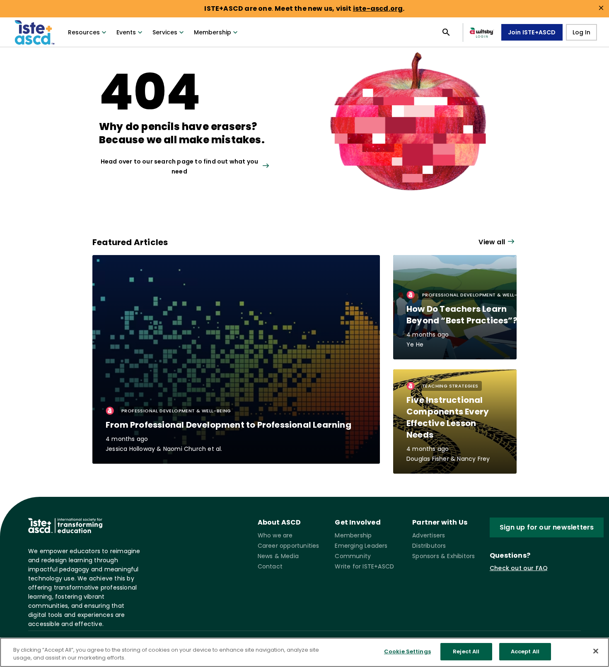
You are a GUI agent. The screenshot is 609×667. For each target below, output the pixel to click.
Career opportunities (288, 546)
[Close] (596, 651)
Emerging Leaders (361, 546)
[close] (601, 8)
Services (164, 32)
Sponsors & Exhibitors (443, 556)
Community (353, 556)
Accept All (525, 651)
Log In (581, 32)
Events (126, 32)
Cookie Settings (407, 651)
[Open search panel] (446, 32)
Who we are (275, 535)
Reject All (466, 651)
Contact (270, 566)
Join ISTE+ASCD (532, 32)
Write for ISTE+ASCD (364, 566)
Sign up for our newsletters (547, 527)
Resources (84, 32)
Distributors (429, 546)
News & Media (278, 556)
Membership (212, 32)
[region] (304, 652)
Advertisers (428, 535)
